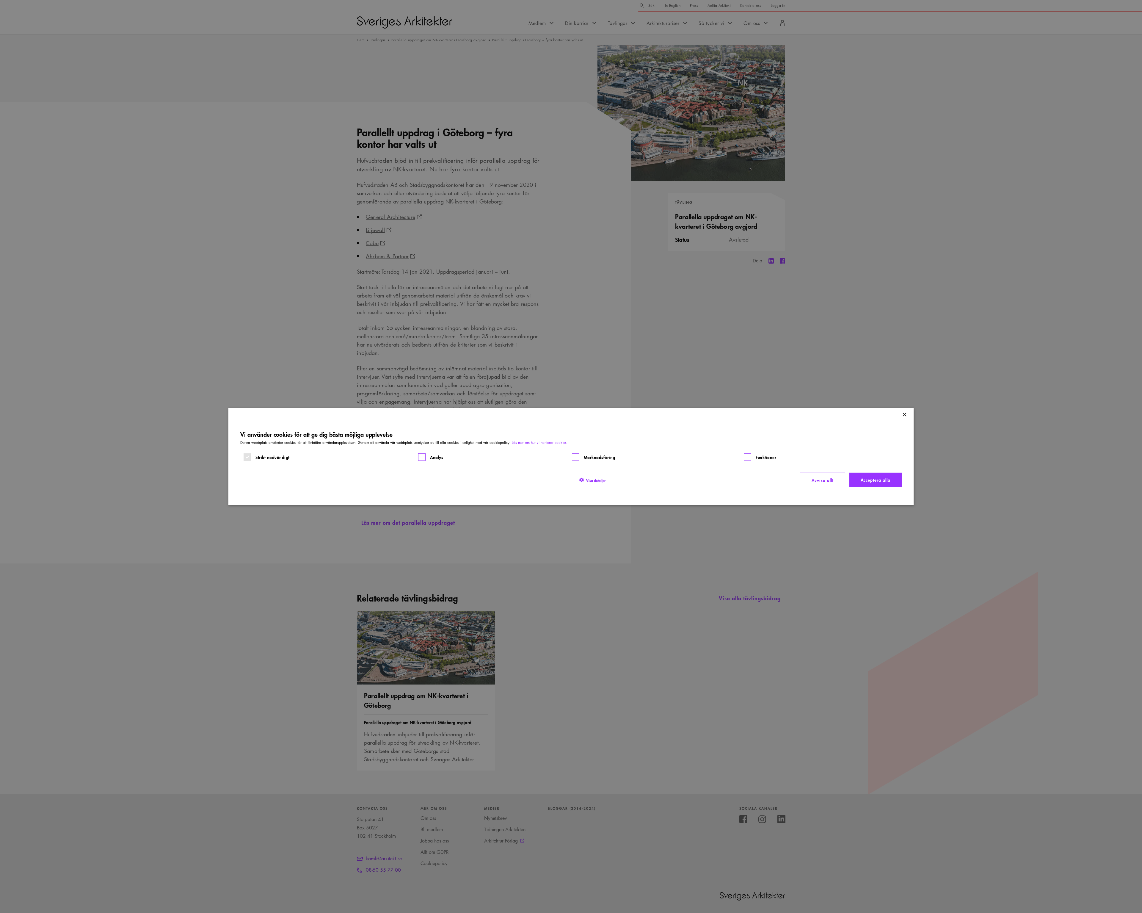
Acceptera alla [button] (875, 479)
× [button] (904, 414)
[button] (592, 479)
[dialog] (571, 456)
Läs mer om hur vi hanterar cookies (539, 442)
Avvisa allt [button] (823, 479)
